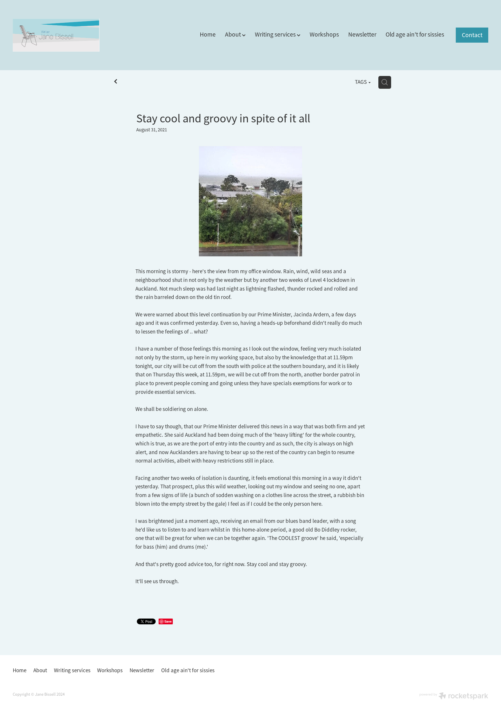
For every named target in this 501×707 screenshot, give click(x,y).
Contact (472, 35)
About (233, 34)
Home (208, 34)
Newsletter (362, 34)
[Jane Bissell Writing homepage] (60, 35)
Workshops (324, 34)
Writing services (276, 34)
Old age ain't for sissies (415, 34)
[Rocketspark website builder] (453, 696)
